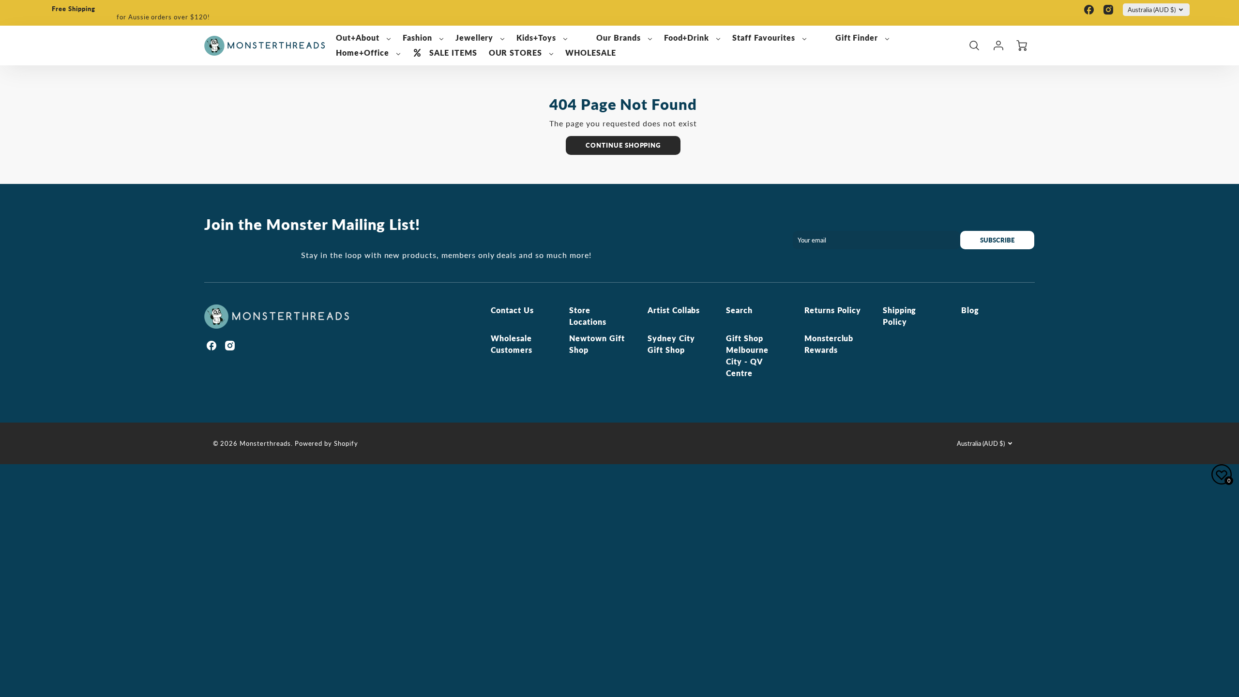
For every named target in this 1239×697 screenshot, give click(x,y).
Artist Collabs (674, 310)
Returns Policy (832, 310)
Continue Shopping (623, 145)
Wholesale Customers (511, 343)
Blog (970, 310)
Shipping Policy (900, 315)
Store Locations (587, 315)
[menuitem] (363, 38)
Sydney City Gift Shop (671, 343)
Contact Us (512, 310)
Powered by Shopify (326, 443)
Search (739, 310)
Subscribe (997, 240)
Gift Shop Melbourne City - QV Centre (747, 355)
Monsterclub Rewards (829, 343)
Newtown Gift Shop (597, 343)
